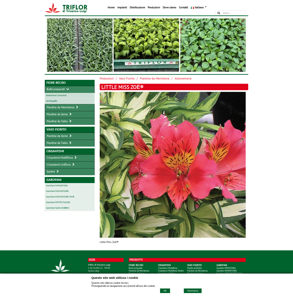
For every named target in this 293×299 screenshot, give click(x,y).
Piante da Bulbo (194, 268)
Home (111, 7)
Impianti (122, 7)
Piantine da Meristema (154, 78)
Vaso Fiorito (127, 78)
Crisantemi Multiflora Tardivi (171, 270)
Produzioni (154, 7)
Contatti (183, 7)
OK (165, 291)
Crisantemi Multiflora (167, 268)
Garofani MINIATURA (226, 268)
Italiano (199, 7)
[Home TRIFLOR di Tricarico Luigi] (66, 12)
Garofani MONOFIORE (227, 270)
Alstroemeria (183, 78)
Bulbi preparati (135, 268)
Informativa (192, 291)
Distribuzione (137, 7)
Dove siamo (169, 7)
